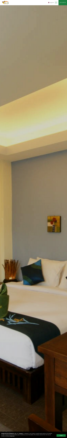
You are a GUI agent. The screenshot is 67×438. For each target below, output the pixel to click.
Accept (61, 435)
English (51, 2)
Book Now (63, 2)
